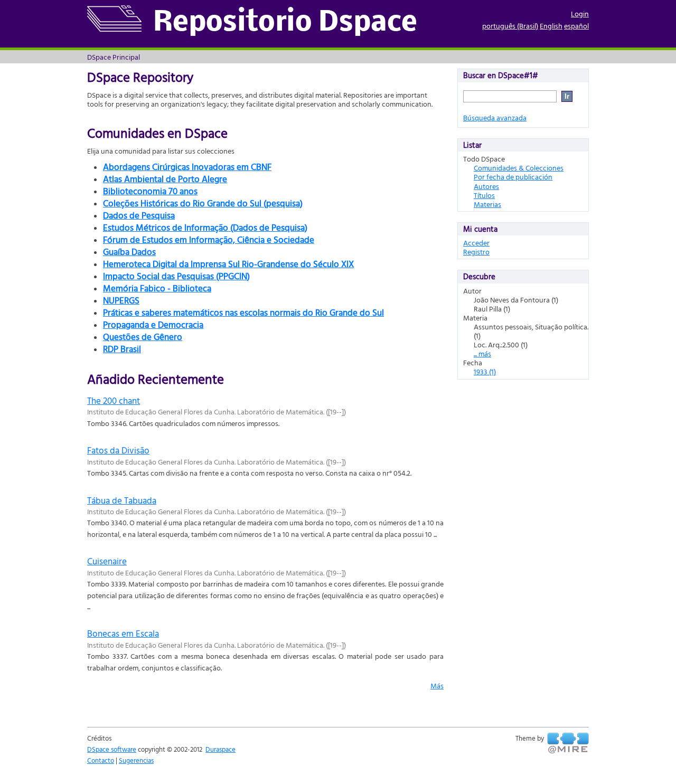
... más (482, 353)
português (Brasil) (510, 25)
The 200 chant (113, 400)
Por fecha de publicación (513, 176)
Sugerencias (136, 760)
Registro (476, 251)
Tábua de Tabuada (121, 500)
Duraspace (220, 749)
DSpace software (111, 749)
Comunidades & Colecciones (519, 167)
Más (437, 685)
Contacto (100, 760)
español (576, 25)
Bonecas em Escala (123, 633)
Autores (486, 186)
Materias (487, 204)
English (551, 25)
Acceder (476, 242)
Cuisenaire (107, 561)
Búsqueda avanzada (495, 117)
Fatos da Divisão (118, 450)
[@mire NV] (568, 743)
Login (580, 13)
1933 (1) (485, 371)
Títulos (484, 195)
